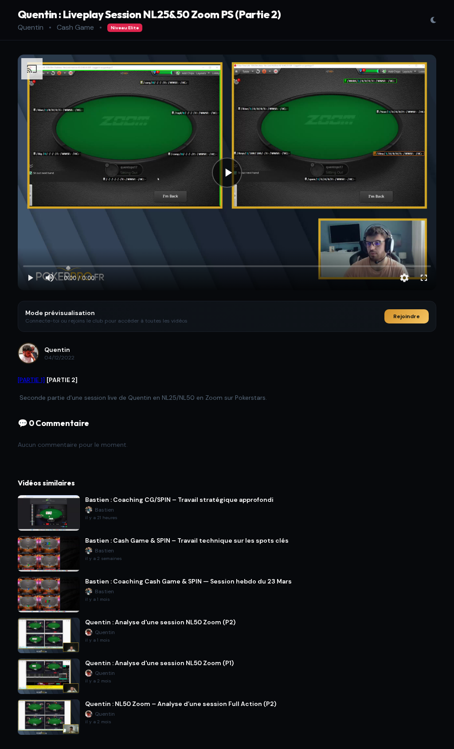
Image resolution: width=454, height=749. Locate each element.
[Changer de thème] (433, 20)
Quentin (30, 27)
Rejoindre (406, 316)
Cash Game (75, 27)
